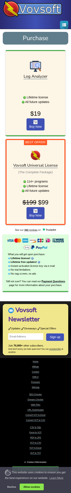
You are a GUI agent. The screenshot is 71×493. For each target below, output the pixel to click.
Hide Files (35, 405)
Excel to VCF (35, 432)
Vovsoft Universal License (35, 165)
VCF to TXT (35, 453)
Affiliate (35, 367)
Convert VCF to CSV (35, 420)
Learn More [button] (56, 478)
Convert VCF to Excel (35, 415)
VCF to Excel (35, 448)
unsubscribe (55, 349)
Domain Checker (35, 399)
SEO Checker (35, 394)
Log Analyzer (35, 76)
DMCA (35, 377)
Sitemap (35, 387)
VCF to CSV (35, 443)
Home (35, 361)
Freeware (35, 382)
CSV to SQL (35, 427)
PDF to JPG (35, 437)
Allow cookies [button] (31, 486)
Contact (35, 372)
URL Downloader (35, 410)
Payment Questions (53, 281)
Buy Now (35, 126)
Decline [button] (11, 486)
